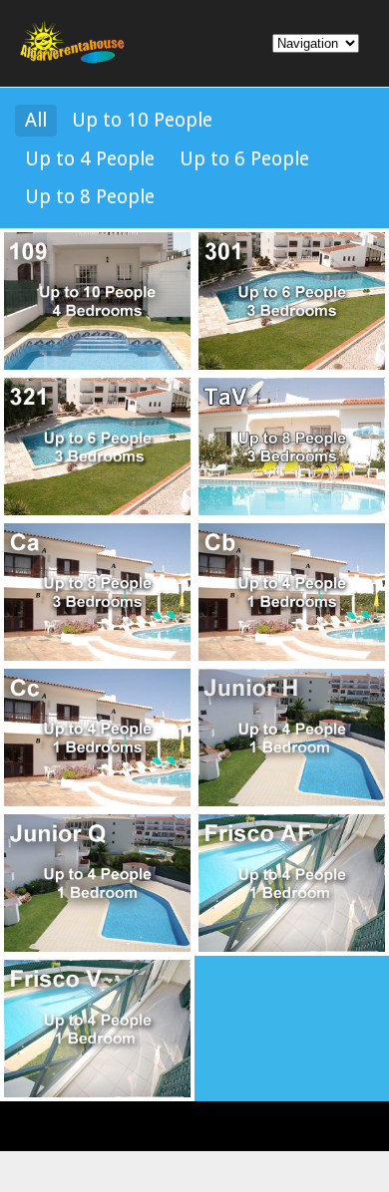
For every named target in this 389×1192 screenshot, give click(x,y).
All (36, 120)
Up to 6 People (244, 159)
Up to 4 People (90, 159)
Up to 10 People (142, 120)
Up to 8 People (90, 196)
